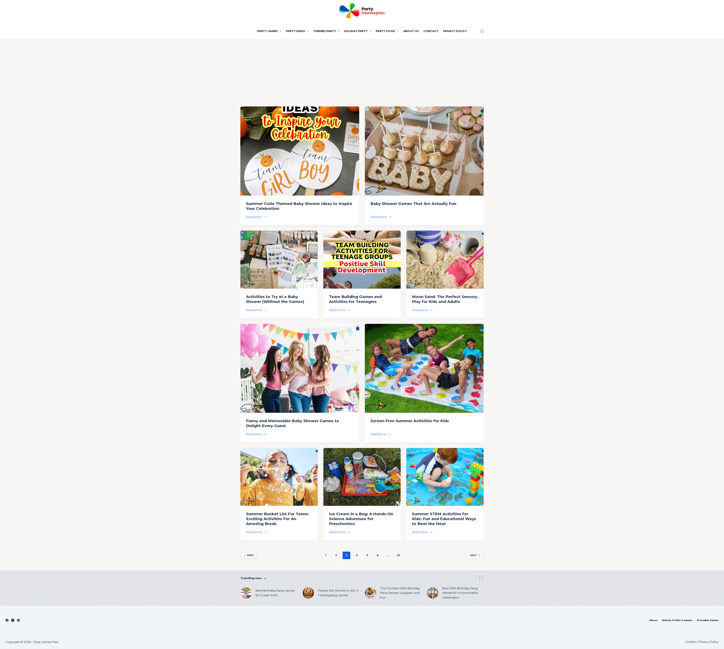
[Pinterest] (18, 620)
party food (385, 31)
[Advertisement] (362, 67)
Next (473, 555)
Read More (254, 217)
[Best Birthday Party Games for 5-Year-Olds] (246, 593)
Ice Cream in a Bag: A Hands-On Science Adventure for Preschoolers (361, 519)
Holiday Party (355, 31)
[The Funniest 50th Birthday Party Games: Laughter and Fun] (370, 593)
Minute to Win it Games (677, 620)
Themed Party (324, 31)
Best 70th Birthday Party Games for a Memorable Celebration (460, 592)
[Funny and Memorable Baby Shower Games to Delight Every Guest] (299, 368)
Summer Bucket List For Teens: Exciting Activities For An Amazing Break (277, 519)
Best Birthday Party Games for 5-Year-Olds (275, 593)
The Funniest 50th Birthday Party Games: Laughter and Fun (400, 592)
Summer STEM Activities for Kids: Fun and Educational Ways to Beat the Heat (444, 519)
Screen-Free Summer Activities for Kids (409, 421)
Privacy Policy (455, 31)
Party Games (267, 31)
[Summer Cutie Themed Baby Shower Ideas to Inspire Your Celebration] (299, 151)
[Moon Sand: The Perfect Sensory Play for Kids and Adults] (445, 260)
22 (398, 555)
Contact (430, 31)
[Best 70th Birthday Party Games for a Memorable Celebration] (432, 593)
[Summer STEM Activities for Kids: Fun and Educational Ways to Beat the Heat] (445, 477)
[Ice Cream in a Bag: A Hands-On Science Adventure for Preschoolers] (362, 477)
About (653, 620)
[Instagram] (12, 620)
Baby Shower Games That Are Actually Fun (413, 203)
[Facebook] (7, 620)
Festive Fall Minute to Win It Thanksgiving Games (338, 593)
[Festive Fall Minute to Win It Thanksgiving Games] (308, 593)
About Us (411, 31)
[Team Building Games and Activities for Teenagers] (362, 260)
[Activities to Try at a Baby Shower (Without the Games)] (279, 260)
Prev (250, 555)
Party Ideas (295, 31)
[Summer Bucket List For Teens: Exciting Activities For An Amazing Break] (279, 477)
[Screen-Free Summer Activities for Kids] (424, 368)
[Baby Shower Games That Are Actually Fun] (424, 151)
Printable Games (707, 620)
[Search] (482, 31)
